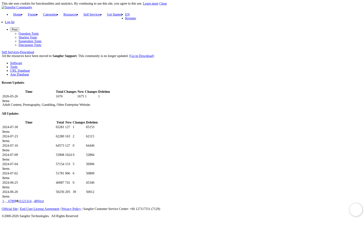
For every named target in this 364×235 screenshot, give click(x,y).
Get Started (114, 14)
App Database (19, 74)
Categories (50, 14)
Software (16, 63)
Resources (70, 14)
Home (17, 14)
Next (40, 201)
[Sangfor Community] (17, 7)
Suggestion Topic (30, 41)
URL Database (20, 70)
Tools (13, 67)
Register (130, 18)
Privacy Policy (71, 209)
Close (163, 3)
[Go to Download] (141, 56)
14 (29, 201)
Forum (32, 14)
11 (19, 201)
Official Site (10, 209)
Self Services (92, 14)
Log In (9, 22)
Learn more (150, 3)
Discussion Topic (30, 45)
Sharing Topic (28, 37)
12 (23, 201)
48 (35, 201)
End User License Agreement (39, 209)
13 (26, 201)
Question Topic (29, 33)
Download (27, 52)
